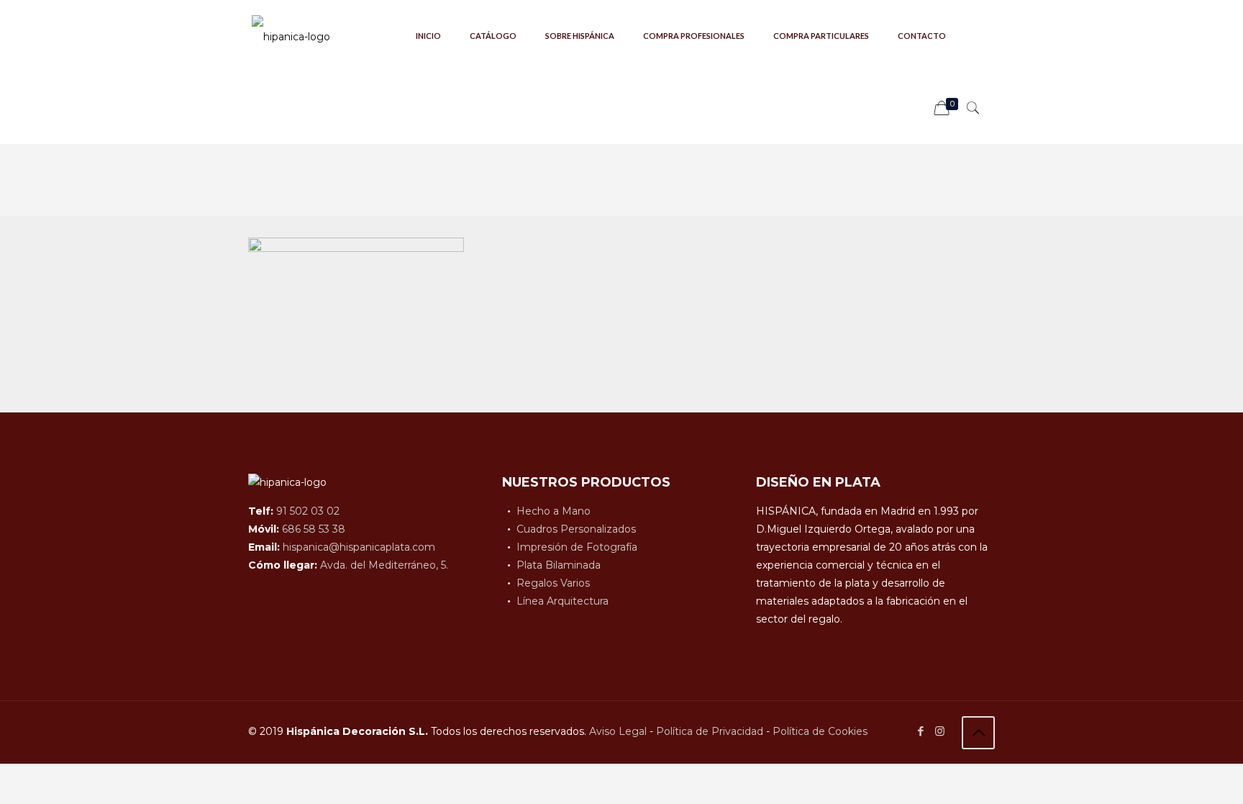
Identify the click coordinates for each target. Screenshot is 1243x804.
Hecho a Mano (553, 511)
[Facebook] (920, 731)
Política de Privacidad (709, 731)
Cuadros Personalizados (576, 529)
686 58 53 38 (313, 529)
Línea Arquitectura (562, 601)
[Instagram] (939, 731)
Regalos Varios (553, 583)
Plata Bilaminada (558, 565)
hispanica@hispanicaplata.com (359, 547)
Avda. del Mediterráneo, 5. (384, 565)
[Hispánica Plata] (291, 36)
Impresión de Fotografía (576, 547)
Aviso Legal (618, 731)
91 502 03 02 (308, 511)
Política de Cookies (820, 731)
